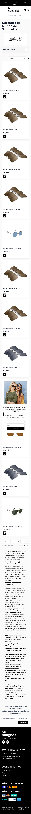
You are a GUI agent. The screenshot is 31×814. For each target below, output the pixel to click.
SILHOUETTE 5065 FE (11, 130)
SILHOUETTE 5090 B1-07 (12, 447)
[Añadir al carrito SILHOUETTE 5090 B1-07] (4, 453)
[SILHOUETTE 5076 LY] (15, 471)
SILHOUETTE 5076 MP (11, 368)
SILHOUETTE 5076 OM (11, 288)
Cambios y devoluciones (9, 754)
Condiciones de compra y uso (11, 756)
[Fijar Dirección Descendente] (28, 58)
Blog (3, 773)
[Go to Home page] (13, 10)
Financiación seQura (8, 758)
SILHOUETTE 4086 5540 (12, 526)
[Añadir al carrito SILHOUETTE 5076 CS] (4, 334)
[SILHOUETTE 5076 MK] (15, 154)
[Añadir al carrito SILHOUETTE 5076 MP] (4, 374)
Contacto (5, 775)
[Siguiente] (25, 541)
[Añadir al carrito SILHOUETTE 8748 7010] (4, 255)
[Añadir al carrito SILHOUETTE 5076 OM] (4, 295)
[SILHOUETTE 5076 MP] (15, 352)
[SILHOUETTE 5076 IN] (15, 75)
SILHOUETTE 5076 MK (11, 169)
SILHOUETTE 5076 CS (11, 328)
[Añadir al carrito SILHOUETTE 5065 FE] (4, 136)
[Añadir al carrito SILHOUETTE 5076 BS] (4, 215)
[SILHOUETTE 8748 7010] (15, 233)
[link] (5, 541)
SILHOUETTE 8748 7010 (12, 249)
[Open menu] (3, 10)
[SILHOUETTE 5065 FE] (15, 114)
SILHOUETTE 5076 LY (11, 487)
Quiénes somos (7, 770)
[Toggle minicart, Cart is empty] (28, 10)
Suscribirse (23, 722)
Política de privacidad (17, 809)
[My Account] (25, 10)
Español (14, 4)
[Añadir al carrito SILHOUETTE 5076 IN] (4, 96)
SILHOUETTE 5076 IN (11, 90)
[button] (15, 49)
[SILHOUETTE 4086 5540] (15, 511)
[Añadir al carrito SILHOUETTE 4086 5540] (4, 533)
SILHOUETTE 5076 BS (11, 209)
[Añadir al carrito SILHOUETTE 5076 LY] (4, 493)
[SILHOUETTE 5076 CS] (15, 313)
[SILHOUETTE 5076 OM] (15, 273)
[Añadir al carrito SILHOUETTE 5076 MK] (4, 176)
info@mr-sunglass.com (9, 738)
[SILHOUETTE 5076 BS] (15, 194)
